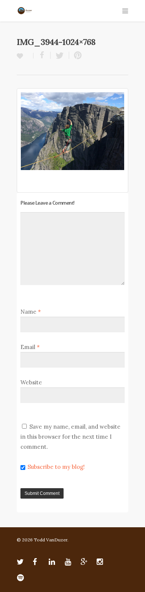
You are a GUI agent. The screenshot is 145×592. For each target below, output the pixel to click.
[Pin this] (76, 55)
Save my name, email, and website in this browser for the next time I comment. (70, 436)
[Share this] (42, 55)
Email (30, 347)
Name (30, 311)
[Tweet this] (60, 55)
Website (31, 382)
